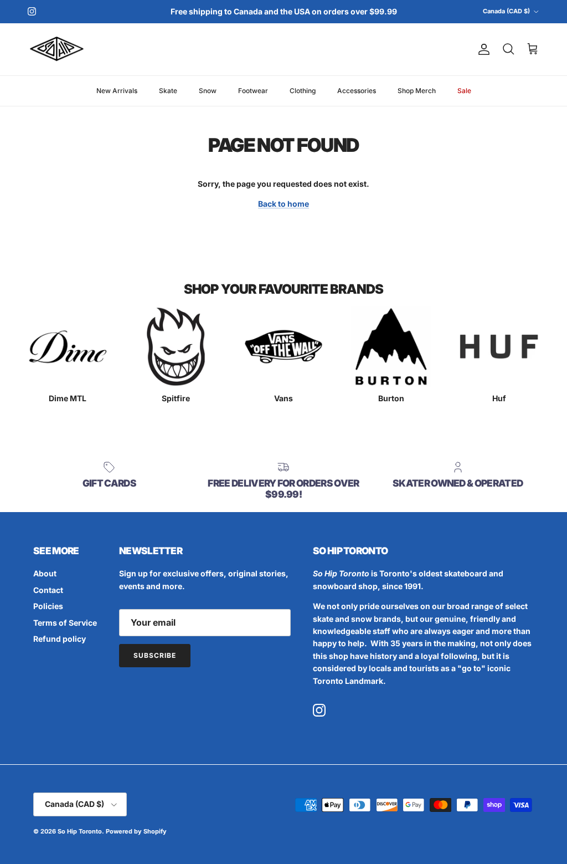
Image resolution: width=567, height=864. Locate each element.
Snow (208, 90)
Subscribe (154, 655)
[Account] (482, 49)
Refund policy (59, 638)
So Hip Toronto (80, 831)
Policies (48, 606)
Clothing (303, 90)
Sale (464, 90)
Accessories (356, 90)
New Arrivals (116, 90)
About (44, 573)
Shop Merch (417, 90)
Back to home (283, 203)
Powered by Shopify (136, 831)
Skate (168, 90)
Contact (48, 590)
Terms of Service (65, 622)
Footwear (253, 90)
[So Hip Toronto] (57, 49)
